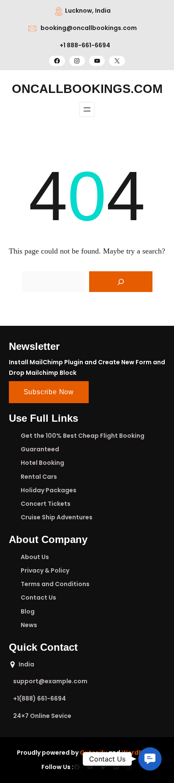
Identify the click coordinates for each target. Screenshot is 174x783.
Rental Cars (39, 476)
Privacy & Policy (45, 570)
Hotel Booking (42, 462)
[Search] (120, 281)
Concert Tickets (46, 503)
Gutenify (93, 752)
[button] (150, 759)
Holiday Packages (48, 490)
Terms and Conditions (55, 584)
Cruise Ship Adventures (56, 517)
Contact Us (38, 597)
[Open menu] (87, 109)
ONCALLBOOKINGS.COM (87, 88)
